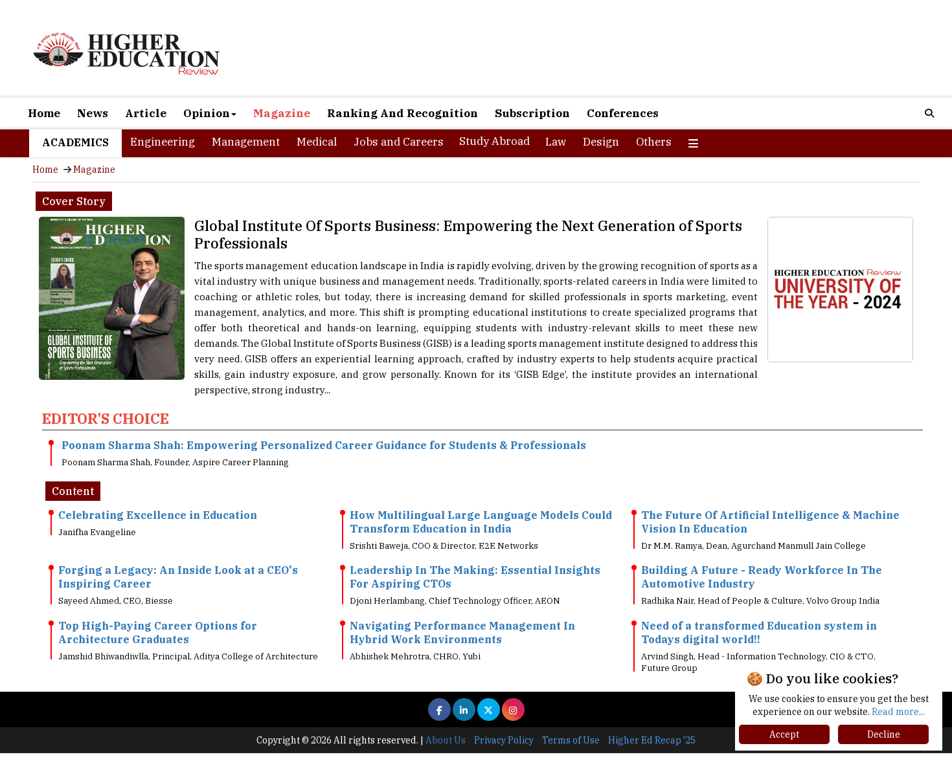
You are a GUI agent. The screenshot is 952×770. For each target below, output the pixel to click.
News (92, 113)
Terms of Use (571, 740)
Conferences (623, 113)
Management (246, 142)
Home (44, 113)
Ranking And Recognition (402, 113)
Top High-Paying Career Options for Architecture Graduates (157, 632)
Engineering (162, 142)
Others (654, 142)
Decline (883, 734)
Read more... (898, 712)
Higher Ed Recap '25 (652, 740)
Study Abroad (494, 141)
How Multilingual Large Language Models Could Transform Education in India (481, 522)
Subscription (532, 113)
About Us (445, 740)
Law (555, 142)
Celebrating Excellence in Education (157, 515)
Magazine (281, 113)
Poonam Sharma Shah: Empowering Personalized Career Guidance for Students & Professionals (324, 445)
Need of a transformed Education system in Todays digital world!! (759, 632)
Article (145, 113)
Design (601, 142)
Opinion (206, 113)
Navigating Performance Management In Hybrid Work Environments (462, 632)
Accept (784, 734)
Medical (317, 142)
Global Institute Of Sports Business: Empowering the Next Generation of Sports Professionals (468, 234)
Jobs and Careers (399, 142)
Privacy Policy (504, 740)
